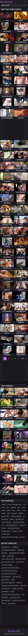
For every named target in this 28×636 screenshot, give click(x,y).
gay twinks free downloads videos (10, 568)
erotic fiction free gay (18, 522)
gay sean (14, 513)
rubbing (14, 531)
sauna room (23, 585)
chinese (4, 504)
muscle (3, 510)
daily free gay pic (6, 588)
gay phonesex (5, 591)
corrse (23, 510)
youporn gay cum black (8, 559)
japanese (13, 507)
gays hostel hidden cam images (10, 537)
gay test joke (10, 556)
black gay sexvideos (16, 516)
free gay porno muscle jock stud (10, 585)
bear (19, 507)
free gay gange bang (11, 525)
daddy (23, 507)
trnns (3, 525)
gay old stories (5, 516)
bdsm (13, 510)
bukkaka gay (20, 550)
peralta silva (5, 519)
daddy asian (5, 597)
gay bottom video (6, 600)
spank (8, 510)
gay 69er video (20, 562)
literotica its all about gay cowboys (11, 594)
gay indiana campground (8, 582)
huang (12, 591)
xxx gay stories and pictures (9, 573)
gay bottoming (11, 603)
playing (12, 519)
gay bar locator (5, 579)
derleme (21, 513)
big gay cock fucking (17, 588)
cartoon (20, 531)
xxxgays (4, 556)
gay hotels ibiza (20, 519)
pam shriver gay (17, 576)
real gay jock (15, 547)
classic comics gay (6, 522)
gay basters (5, 553)
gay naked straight (20, 559)
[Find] (26, 5)
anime (18, 510)
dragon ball (22, 525)
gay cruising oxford (15, 597)
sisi (24, 516)
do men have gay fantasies (9, 550)
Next (22, 358)
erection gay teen (6, 576)
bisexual (4, 603)
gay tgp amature (6, 531)
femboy (3, 513)
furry (24, 504)
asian (7, 507)
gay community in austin (8, 562)
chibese (4, 528)
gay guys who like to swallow (16, 553)
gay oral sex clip (6, 547)
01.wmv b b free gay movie (14, 504)
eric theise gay (5, 534)
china (3, 507)
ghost (8, 513)
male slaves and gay (7, 565)
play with (22, 537)
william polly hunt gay (13, 528)
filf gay (13, 579)
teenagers (19, 582)
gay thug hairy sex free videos (9, 570)
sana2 (22, 594)
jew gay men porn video (18, 600)
